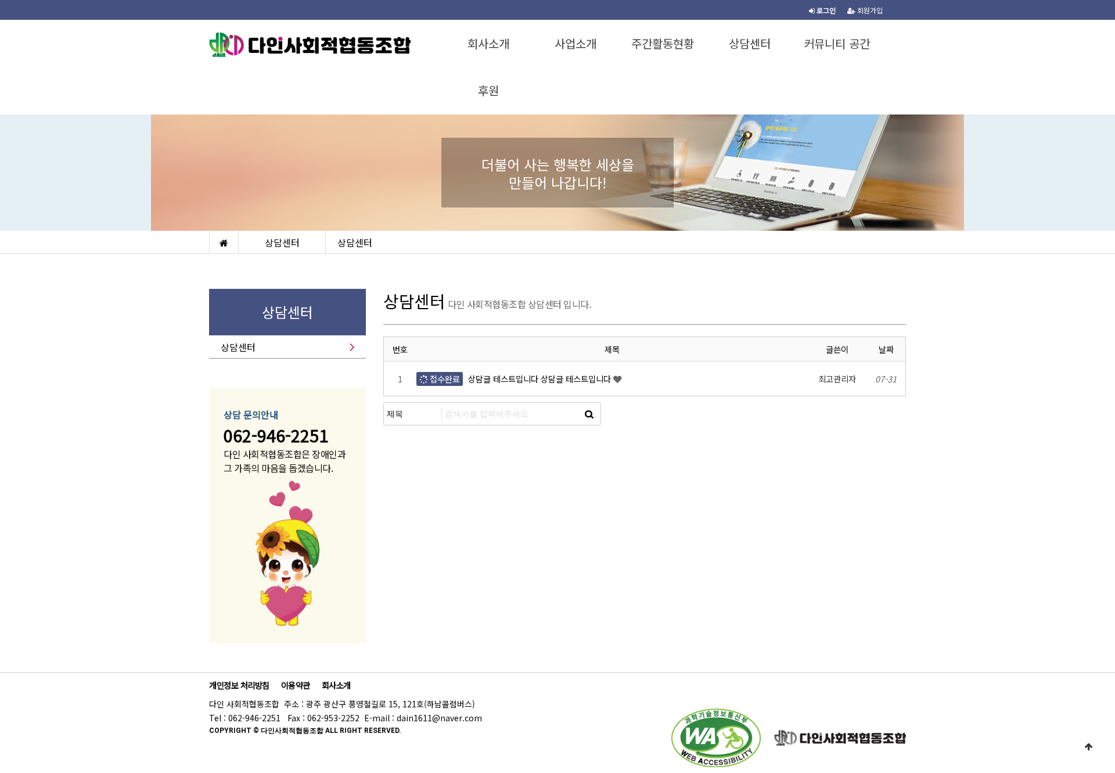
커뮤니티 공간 (837, 43)
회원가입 (869, 10)
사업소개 (575, 43)
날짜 (886, 349)
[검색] (588, 414)
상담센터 (750, 43)
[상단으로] (1088, 746)
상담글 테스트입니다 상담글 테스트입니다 (539, 379)
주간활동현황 (662, 43)
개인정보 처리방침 (239, 685)
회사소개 (488, 43)
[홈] (224, 242)
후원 (488, 90)
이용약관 (295, 685)
